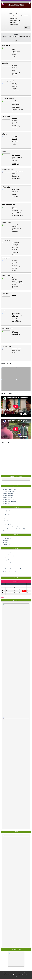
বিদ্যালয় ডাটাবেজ (15, 136)
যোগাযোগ (13, 352)
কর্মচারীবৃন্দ (14, 56)
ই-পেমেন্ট (13, 143)
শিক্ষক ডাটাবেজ (15, 138)
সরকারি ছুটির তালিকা (16, 313)
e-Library (5, 542)
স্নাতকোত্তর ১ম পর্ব (15, 106)
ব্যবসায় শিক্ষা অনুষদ (16, 73)
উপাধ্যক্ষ (13, 49)
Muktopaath (6, 560)
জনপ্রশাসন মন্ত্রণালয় (7, 517)
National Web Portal (8, 497)
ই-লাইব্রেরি (14, 145)
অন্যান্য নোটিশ (14, 85)
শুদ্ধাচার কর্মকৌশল (15, 225)
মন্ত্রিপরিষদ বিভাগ (6, 515)
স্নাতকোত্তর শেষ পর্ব (16, 108)
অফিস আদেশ (14, 87)
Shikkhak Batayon (7, 562)
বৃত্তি (12, 288)
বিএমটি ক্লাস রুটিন (15, 104)
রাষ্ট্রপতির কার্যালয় (6, 513)
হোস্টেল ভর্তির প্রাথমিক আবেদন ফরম (19, 283)
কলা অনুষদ (14, 70)
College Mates (6, 544)
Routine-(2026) (13, 18)
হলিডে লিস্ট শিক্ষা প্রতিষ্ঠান (17, 315)
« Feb (2, 597)
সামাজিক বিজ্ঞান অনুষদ (16, 72)
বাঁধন (13, 251)
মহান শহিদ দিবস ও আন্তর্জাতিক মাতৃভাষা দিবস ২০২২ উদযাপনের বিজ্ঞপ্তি (15, 37)
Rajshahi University (8, 495)
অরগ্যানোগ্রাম (14, 53)
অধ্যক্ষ (13, 48)
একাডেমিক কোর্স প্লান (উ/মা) (17, 109)
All (16, 41)
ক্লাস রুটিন (14, 111)
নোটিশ (13, 207)
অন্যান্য (13, 290)
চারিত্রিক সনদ (14, 285)
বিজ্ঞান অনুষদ (14, 75)
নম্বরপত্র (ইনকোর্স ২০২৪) (15, 20)
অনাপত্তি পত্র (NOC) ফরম (17, 281)
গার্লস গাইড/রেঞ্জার (15, 252)
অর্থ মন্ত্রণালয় (5, 519)
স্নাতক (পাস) (14, 67)
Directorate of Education (9, 491)
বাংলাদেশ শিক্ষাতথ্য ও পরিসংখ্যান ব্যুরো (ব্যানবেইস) (14, 529)
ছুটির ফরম (14, 278)
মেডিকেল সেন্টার (15, 317)
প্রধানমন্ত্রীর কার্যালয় (7, 511)
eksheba (5, 564)
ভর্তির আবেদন (14, 119)
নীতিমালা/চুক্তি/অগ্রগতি (16, 212)
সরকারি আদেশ (15, 88)
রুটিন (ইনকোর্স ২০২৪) (15, 22)
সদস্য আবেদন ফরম (16, 350)
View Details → (6, 482)
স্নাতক (13, 124)
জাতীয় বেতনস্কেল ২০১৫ (17, 322)
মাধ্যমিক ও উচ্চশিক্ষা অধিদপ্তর (17, 172)
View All (26, 27)
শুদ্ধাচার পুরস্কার (15, 231)
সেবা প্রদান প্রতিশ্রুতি (16, 189)
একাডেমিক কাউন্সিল (16, 51)
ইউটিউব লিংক (14, 268)
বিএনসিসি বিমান (15, 246)
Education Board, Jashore (9, 556)
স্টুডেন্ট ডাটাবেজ (15, 141)
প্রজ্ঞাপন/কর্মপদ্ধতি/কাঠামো (17, 210)
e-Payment (5, 540)
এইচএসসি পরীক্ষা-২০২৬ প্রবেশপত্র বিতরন (19, 16)
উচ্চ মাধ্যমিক (14, 66)
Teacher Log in (7, 538)
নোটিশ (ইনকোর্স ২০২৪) (15, 25)
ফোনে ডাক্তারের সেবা (16, 334)
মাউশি (13, 193)
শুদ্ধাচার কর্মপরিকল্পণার (16, 228)
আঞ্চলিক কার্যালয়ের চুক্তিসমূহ (17, 215)
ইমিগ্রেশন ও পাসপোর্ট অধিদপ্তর (9, 572)
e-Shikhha (5, 558)
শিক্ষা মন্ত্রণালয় (6, 523)
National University (8, 493)
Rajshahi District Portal (9, 503)
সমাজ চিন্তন (14, 296)
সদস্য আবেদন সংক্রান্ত (16, 349)
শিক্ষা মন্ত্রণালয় (14, 194)
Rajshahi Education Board (9, 489)
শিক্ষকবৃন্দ (14, 54)
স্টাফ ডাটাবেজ (14, 140)
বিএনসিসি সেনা (15, 244)
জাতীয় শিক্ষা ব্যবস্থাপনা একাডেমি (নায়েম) (12, 527)
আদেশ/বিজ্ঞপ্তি (14, 226)
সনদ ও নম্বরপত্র (15, 286)
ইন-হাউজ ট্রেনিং (15, 320)
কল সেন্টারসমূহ (15, 333)
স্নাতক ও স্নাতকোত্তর (16, 69)
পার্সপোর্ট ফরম (14, 280)
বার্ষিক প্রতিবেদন (15, 196)
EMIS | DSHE (6, 566)
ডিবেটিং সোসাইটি (15, 243)
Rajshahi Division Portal (9, 499)
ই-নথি (4, 531)
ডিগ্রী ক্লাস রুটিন (15, 103)
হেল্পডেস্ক (13, 331)
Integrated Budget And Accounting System (14, 568)
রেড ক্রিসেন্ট (14, 249)
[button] (2, 3)
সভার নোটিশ (14, 83)
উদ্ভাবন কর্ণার (14, 318)
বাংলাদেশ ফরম (6, 574)
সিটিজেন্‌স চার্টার (15, 191)
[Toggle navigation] (4, 5)
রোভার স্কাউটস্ (15, 247)
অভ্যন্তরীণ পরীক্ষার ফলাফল (17, 157)
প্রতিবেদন (14, 214)
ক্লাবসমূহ (13, 254)
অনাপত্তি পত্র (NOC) (16, 90)
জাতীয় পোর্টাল (6, 521)
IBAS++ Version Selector (9, 570)
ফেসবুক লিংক (14, 270)
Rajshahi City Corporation (9, 501)
